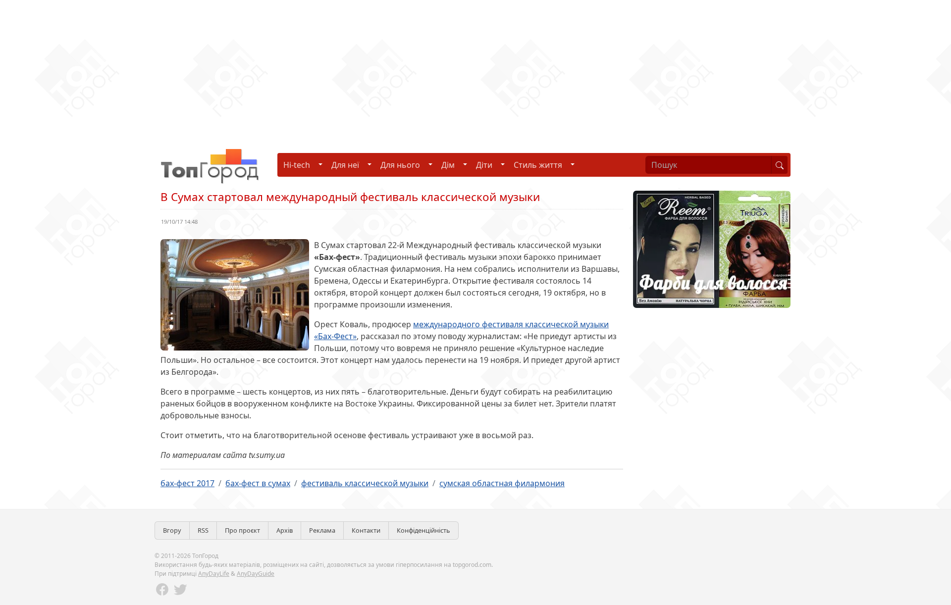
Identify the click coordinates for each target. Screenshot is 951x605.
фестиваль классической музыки (364, 483)
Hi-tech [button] (296, 164)
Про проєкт (242, 530)
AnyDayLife (213, 573)
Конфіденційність (423, 530)
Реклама (322, 530)
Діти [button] (484, 164)
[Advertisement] (297, 69)
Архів (284, 530)
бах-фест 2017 (187, 483)
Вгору (172, 530)
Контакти (366, 530)
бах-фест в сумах (257, 483)
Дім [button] (448, 164)
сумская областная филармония (502, 483)
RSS (203, 530)
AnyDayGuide (255, 573)
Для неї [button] (345, 164)
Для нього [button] (400, 164)
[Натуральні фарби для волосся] (712, 248)
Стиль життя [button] (538, 164)
